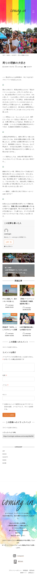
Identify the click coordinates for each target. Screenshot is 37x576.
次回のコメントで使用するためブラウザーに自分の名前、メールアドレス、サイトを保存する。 (18, 406)
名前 (4, 375)
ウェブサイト (9, 246)
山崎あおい (31, 572)
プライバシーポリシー (15, 570)
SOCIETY (29, 67)
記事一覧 (9, 242)
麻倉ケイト (23, 572)
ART (3, 451)
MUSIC (4, 454)
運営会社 (32, 570)
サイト (4, 395)
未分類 (4, 463)
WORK (4, 460)
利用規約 (25, 570)
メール (5, 385)
